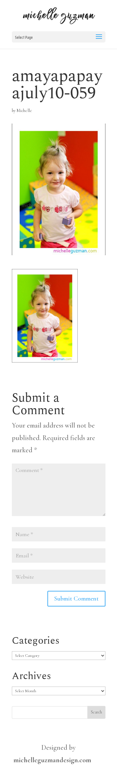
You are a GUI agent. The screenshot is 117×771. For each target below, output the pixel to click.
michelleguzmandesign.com (52, 760)
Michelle (24, 110)
